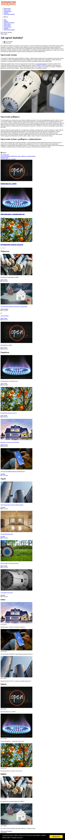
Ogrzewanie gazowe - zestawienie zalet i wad (9, 381)
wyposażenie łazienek (41, 64)
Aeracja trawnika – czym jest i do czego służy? (10, 563)
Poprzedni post (5, 154)
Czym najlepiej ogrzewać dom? (7, 592)
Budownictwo (7, 8)
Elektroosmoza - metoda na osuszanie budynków (10, 442)
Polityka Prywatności (9, 22)
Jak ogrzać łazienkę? (5, 315)
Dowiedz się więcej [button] (16, 837)
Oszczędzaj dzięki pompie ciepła (7, 534)
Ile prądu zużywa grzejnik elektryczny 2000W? (10, 277)
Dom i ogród (7, 10)
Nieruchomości (7, 11)
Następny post (4, 157)
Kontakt (6, 21)
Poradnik (6, 12)
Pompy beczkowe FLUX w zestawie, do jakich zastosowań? (12, 504)
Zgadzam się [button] (56, 836)
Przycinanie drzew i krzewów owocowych (8, 412)
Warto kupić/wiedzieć (9, 14)
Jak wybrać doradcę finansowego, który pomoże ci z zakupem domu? (18, 156)
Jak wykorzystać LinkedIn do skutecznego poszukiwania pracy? (13, 471)
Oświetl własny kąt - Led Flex (8, 159)
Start (5, 19)
